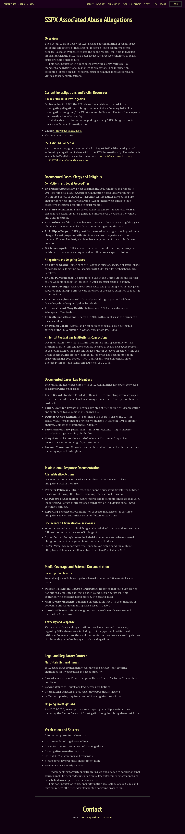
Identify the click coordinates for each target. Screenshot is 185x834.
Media (175, 4)
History (90, 4)
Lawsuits (100, 4)
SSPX (32, 4)
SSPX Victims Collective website (68, 160)
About (163, 4)
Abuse (23, 4)
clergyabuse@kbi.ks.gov (67, 130)
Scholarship (114, 4)
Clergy (147, 4)
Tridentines (9, 4)
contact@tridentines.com (96, 817)
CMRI (125, 4)
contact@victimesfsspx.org (115, 156)
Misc (155, 4)
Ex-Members (135, 4)
